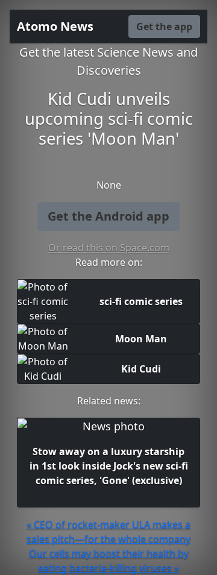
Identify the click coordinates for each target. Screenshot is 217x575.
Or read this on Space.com (108, 247)
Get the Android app (108, 216)
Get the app (164, 26)
